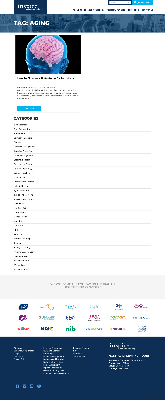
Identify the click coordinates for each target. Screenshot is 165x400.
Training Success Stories (25, 252)
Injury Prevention (22, 190)
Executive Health (22, 160)
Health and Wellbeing (24, 182)
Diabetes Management (24, 147)
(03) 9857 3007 (143, 2)
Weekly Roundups (22, 260)
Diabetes (18, 142)
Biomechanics (20, 125)
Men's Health (20, 212)
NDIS (129, 10)
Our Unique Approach (24, 351)
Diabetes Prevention (23, 151)
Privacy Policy (20, 359)
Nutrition (18, 234)
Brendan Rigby (48, 87)
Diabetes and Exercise (53, 359)
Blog (136, 10)
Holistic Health (21, 186)
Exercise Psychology (23, 173)
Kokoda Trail (19, 204)
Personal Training (116, 10)
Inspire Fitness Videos (24, 199)
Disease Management (23, 155)
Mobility (18, 221)
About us (77, 10)
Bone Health (19, 133)
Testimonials (79, 356)
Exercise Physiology (94, 10)
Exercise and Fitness (23, 164)
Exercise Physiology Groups (56, 373)
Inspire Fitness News (23, 195)
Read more (29, 108)
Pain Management (51, 365)
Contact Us (147, 10)
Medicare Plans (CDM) (53, 370)
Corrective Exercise (23, 138)
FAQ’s (16, 354)
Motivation (19, 225)
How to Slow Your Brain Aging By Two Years (45, 78)
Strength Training (22, 247)
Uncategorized (21, 256)
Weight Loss (19, 265)
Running (17, 243)
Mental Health (20, 217)
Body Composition (22, 129)
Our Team (18, 356)
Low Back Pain (20, 208)
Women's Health (21, 269)
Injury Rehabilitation (53, 368)
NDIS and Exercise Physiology (51, 352)
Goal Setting (19, 177)
